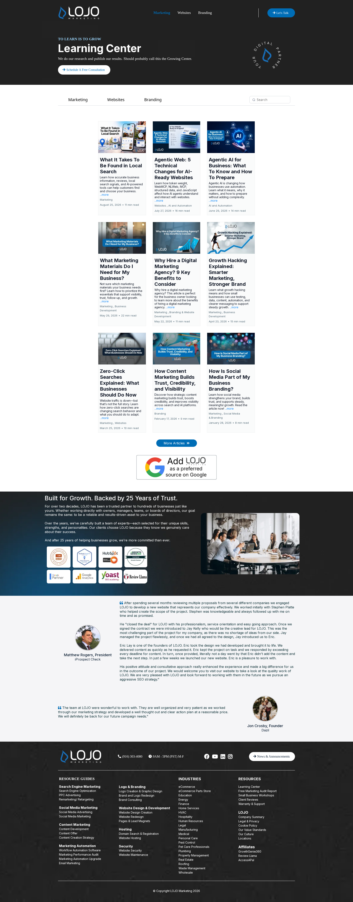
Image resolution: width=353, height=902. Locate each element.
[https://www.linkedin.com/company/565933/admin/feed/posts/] (223, 756)
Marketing (161, 13)
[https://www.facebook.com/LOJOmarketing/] (206, 756)
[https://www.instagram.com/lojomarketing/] (230, 756)
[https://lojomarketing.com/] (78, 12)
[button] (122, 168)
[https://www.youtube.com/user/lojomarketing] (215, 756)
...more (104, 194)
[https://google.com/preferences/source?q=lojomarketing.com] (176, 467)
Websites (184, 13)
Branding (205, 13)
